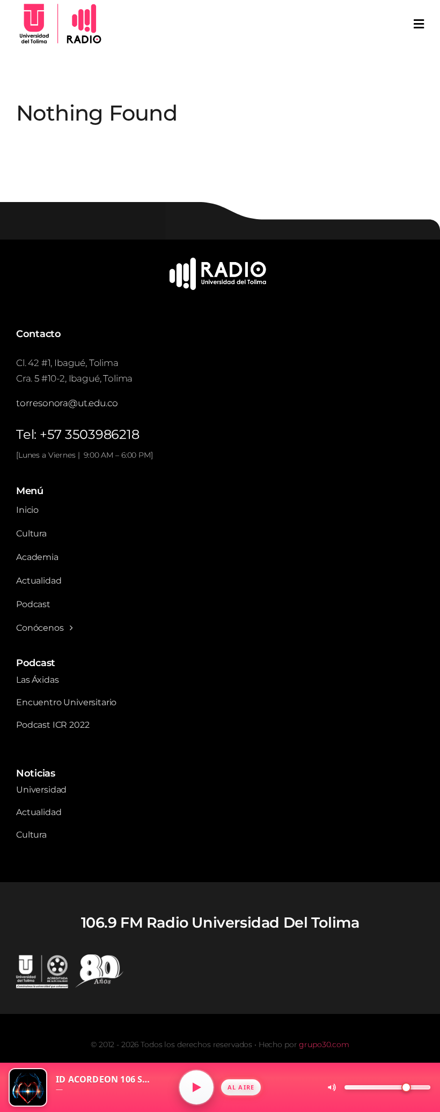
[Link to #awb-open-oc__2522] (419, 24)
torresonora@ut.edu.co (67, 403)
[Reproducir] (196, 1087)
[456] (220, 261)
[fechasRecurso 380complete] (69, 958)
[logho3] (59, 6)
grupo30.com (324, 1044)
